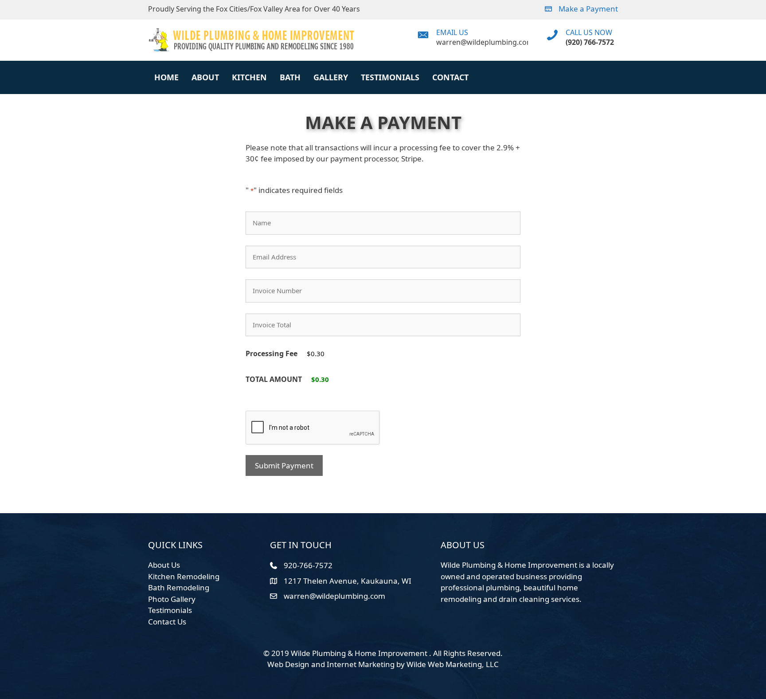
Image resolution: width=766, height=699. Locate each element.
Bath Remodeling (178, 587)
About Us (164, 565)
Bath (290, 77)
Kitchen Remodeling (183, 576)
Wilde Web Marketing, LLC (452, 664)
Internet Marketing (361, 664)
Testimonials (390, 77)
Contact (450, 77)
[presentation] (313, 428)
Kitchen (249, 77)
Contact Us (167, 622)
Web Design (288, 664)
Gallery (330, 77)
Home (166, 77)
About (205, 77)
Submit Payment (284, 465)
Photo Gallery (171, 599)
